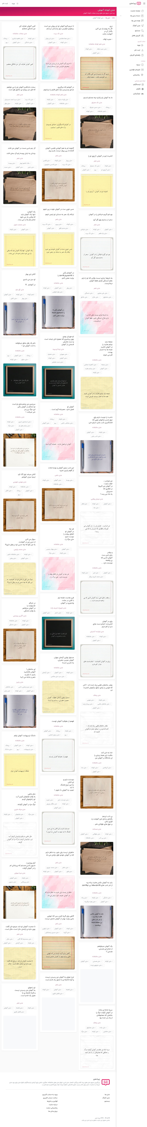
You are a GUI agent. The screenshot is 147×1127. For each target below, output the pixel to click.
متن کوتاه (88, 49)
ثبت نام (5, 3)
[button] (16, 3)
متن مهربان (63, 354)
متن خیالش (84, 230)
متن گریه (67, 933)
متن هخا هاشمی (64, 39)
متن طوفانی (96, 834)
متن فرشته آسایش (97, 632)
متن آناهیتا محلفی (90, 365)
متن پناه (84, 898)
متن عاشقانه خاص (13, 554)
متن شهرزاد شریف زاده (58, 608)
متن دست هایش (57, 362)
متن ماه (96, 508)
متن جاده (102, 1028)
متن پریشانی (25, 882)
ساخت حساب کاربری (50, 1098)
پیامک (5, 39)
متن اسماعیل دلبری (24, 422)
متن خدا (83, 768)
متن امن (95, 573)
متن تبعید (49, 800)
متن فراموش (19, 814)
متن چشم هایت (90, 369)
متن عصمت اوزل (20, 225)
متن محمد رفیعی (20, 549)
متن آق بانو (20, 290)
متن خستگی (89, 293)
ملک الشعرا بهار (25, 163)
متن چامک (96, 695)
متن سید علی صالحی (57, 677)
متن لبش (31, 167)
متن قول (69, 872)
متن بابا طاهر (103, 233)
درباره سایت (53, 1105)
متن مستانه (97, 829)
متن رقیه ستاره (63, 100)
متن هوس (90, 700)
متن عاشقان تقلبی (103, 704)
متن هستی (96, 961)
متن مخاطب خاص (67, 423)
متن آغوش (96, 53)
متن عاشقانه (63, 104)
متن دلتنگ (8, 749)
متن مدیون (12, 882)
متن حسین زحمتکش (52, 933)
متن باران (7, 691)
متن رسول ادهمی (54, 735)
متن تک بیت (58, 34)
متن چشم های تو (24, 426)
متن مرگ (11, 426)
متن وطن (13, 558)
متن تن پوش (49, 39)
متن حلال (10, 939)
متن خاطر (65, 868)
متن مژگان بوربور (52, 804)
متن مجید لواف (102, 49)
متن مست (7, 167)
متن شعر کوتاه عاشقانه (97, 44)
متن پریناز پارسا (87, 704)
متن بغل (7, 104)
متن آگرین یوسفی (19, 616)
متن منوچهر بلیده (96, 965)
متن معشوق (107, 297)
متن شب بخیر (96, 436)
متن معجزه (51, 354)
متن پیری (58, 224)
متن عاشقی (107, 1032)
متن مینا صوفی (19, 873)
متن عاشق (84, 297)
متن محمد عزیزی (52, 868)
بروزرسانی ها (52, 1111)
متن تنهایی (45, 929)
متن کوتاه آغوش (106, 10)
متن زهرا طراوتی (57, 292)
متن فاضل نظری (19, 1012)
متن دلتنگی (28, 42)
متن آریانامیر (107, 768)
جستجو (107, 1101)
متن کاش (14, 299)
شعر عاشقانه (102, 111)
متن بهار (69, 288)
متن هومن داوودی (19, 482)
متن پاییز (19, 682)
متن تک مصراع (97, 103)
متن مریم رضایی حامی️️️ (25, 687)
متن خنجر (58, 613)
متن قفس (46, 161)
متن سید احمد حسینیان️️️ (12, 100)
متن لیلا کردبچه (58, 349)
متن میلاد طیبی (19, 809)
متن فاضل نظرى (57, 994)
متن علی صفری (102, 293)
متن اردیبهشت (28, 749)
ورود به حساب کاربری (49, 1094)
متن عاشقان (9, 687)
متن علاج (95, 297)
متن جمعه (104, 365)
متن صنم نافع (63, 228)
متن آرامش (45, 673)
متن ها (107, 1094)
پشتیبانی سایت (51, 1108)
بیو (7, 42)
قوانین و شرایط (52, 1101)
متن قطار (84, 504)
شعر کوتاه (30, 295)
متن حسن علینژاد (95, 107)
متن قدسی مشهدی (51, 165)
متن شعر (20, 95)
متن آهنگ (106, 1098)
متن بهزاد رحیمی (51, 549)
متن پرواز (69, 161)
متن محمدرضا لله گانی (24, 939)
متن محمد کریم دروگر (96, 577)
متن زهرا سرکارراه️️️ (90, 902)
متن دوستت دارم (63, 800)
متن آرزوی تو (105, 170)
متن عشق (24, 360)
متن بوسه (11, 163)
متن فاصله (69, 990)
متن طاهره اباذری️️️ (17, 39)
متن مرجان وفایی (97, 499)
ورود (13, 3)
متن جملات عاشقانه (20, 34)
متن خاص (58, 475)
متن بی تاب (102, 838)
